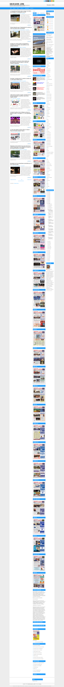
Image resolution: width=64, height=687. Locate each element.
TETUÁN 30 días (35, 667)
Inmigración (48, 116)
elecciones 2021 (49, 98)
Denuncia (17, 29)
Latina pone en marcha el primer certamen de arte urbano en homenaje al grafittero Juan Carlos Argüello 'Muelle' (20, 96)
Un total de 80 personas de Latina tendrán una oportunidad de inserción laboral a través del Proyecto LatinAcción (19, 62)
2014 (48, 253)
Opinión (48, 150)
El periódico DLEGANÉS (36, 671)
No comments (23, 13)
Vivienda (48, 186)
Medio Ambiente (23, 29)
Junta (19, 29)
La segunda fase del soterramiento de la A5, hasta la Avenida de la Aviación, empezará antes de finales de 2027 (41, 94)
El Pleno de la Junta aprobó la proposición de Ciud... (50, 217)
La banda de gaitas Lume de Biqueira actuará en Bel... (50, 229)
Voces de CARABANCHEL (37, 670)
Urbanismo (48, 180)
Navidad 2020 (49, 137)
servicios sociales (20, 64)
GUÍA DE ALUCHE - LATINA (17, 4)
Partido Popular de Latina (36, 651)
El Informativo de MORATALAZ (37, 664)
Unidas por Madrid (49, 177)
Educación (48, 91)
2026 (48, 191)
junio (48, 242)
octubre (49, 206)
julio (48, 241)
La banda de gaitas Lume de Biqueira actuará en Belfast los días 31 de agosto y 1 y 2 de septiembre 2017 (20, 113)
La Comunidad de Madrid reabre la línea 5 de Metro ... (51, 211)
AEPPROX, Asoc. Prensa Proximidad (38, 662)
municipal (48, 131)
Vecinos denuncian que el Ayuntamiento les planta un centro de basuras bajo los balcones (21, 28)
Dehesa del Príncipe (49, 85)
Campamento (48, 70)
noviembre (49, 205)
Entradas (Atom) (16, 183)
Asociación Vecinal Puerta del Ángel (38, 658)
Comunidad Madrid (14, 13)
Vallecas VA (35, 668)
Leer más (29, 41)
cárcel (47, 73)
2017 (48, 203)
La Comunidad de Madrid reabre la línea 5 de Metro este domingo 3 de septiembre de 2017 (20, 11)
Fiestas (48, 110)
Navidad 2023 (49, 141)
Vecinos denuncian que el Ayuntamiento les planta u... (50, 213)
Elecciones (48, 92)
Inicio (11, 8)
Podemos (48, 155)
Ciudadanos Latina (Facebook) (37, 654)
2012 (48, 255)
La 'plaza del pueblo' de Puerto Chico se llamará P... (51, 232)
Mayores (48, 125)
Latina (47, 122)
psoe (22, 149)
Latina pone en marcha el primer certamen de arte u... (50, 226)
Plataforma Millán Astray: (41, 79)
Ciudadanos (14, 47)
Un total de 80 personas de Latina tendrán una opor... (51, 220)
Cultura (14, 8)
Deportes (22, 8)
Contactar (31, 8)
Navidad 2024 (49, 143)
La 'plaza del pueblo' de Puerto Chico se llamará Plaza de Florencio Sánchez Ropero (20, 130)
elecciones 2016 (49, 95)
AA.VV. (48, 61)
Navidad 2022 (49, 140)
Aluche (48, 64)
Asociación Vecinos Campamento (38, 648)
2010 (48, 258)
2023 (48, 195)
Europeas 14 (48, 107)
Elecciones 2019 (49, 97)
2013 (48, 254)
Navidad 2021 (49, 138)
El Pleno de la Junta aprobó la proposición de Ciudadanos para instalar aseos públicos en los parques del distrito (19, 44)
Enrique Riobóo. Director (49, 269)
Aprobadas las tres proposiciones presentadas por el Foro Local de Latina (21, 164)
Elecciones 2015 (49, 94)
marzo (49, 246)
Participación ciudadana (50, 152)
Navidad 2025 (49, 144)
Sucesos (48, 171)
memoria (48, 128)
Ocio (15, 115)
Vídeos (18, 8)
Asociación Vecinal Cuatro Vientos (38, 657)
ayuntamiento (14, 29)
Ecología (48, 89)
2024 (48, 194)
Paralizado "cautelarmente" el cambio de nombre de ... (51, 223)
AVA (47, 67)
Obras (47, 147)
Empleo (17, 64)
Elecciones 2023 (49, 100)
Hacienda (48, 113)
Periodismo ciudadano (50, 153)
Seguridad (48, 162)
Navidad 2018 (49, 134)
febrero (49, 247)
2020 (48, 199)
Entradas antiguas (29, 179)
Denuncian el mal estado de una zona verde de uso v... (51, 235)
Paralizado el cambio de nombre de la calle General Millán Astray (20, 79)
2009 (48, 259)
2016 (48, 250)
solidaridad (48, 168)
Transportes (19, 13)
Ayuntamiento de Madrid (36, 645)
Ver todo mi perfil (49, 290)
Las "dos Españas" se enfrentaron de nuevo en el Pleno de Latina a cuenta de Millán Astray (41, 98)
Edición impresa (27, 8)
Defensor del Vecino (49, 83)
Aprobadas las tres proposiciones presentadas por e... (50, 238)
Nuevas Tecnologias (49, 146)
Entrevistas (48, 104)
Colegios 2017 (49, 76)
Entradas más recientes (13, 179)
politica (48, 156)
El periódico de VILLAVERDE (37, 665)
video (47, 183)
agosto (49, 209)
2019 (48, 200)
